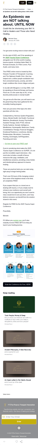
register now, (17, 220)
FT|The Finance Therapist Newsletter (14, 9)
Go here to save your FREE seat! (16, 143)
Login (22, 2)
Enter (30, 2)
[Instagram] (19, 428)
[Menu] (35, 2)
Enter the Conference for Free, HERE (18, 284)
